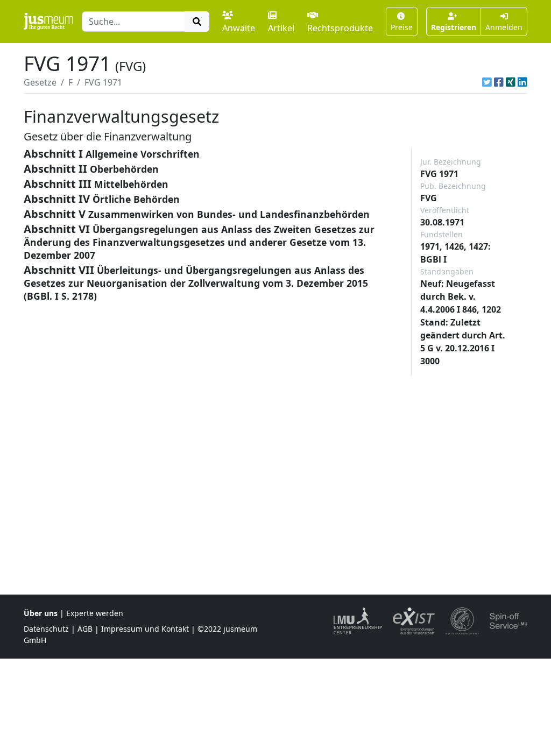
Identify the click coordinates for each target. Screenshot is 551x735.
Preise (402, 27)
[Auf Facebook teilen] (499, 82)
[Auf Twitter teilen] (487, 82)
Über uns (41, 613)
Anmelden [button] (503, 27)
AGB (85, 629)
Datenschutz (46, 629)
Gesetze (40, 82)
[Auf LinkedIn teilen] (522, 82)
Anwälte (238, 28)
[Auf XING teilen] (510, 82)
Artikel (281, 28)
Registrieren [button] (453, 27)
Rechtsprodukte (340, 28)
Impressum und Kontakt (145, 629)
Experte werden (94, 613)
